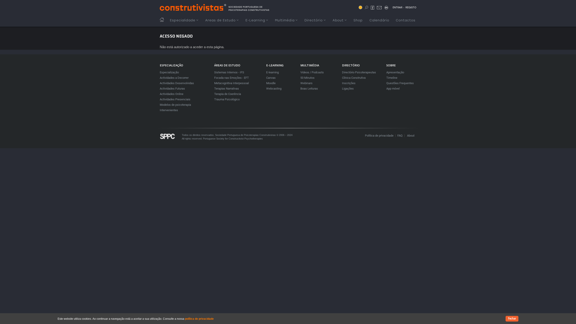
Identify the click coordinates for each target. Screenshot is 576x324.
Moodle (271, 83)
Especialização (169, 72)
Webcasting (273, 88)
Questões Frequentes (400, 83)
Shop (358, 20)
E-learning (272, 72)
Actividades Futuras (172, 88)
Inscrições (349, 83)
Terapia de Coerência (227, 94)
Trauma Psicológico (227, 99)
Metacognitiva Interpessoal (231, 83)
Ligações (348, 88)
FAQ (400, 135)
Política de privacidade (379, 135)
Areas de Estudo (220, 20)
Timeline (391, 77)
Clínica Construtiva (354, 77)
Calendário (379, 20)
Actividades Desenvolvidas (177, 83)
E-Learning (255, 20)
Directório (313, 20)
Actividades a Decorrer (174, 77)
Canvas (271, 77)
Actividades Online (171, 94)
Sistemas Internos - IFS (229, 72)
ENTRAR (397, 7)
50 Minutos (307, 77)
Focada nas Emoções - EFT (231, 77)
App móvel (393, 88)
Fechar (512, 318)
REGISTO (410, 7)
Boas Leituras (309, 88)
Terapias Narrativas (226, 88)
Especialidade (182, 20)
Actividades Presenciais (175, 99)
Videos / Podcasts (312, 72)
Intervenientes (169, 110)
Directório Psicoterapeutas (359, 72)
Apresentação (395, 72)
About (338, 20)
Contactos (405, 20)
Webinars (306, 83)
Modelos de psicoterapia (175, 104)
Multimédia (285, 20)
